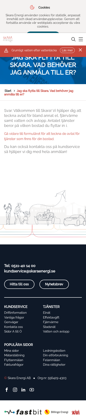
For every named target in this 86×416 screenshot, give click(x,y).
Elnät (46, 313)
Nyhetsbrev (54, 284)
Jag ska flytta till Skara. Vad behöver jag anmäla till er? (38, 92)
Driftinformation (15, 313)
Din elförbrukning (55, 355)
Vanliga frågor (14, 317)
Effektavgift (51, 317)
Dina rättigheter (54, 365)
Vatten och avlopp (56, 331)
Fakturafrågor (13, 365)
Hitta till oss (19, 284)
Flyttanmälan (13, 360)
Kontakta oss (13, 327)
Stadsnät (49, 327)
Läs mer (67, 50)
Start (8, 91)
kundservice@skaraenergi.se (29, 271)
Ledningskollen (54, 351)
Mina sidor (11, 351)
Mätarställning (14, 355)
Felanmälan (51, 360)
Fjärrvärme (50, 322)
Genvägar (11, 322)
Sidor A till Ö (13, 331)
